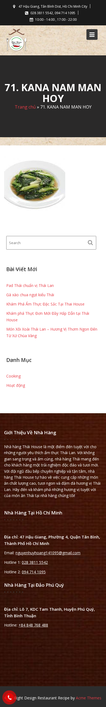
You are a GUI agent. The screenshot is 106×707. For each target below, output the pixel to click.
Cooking (13, 376)
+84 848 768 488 (33, 625)
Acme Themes (88, 697)
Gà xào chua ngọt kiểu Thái (30, 294)
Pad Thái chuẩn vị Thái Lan (30, 285)
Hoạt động (15, 385)
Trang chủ (25, 107)
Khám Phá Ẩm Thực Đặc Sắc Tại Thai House (45, 304)
